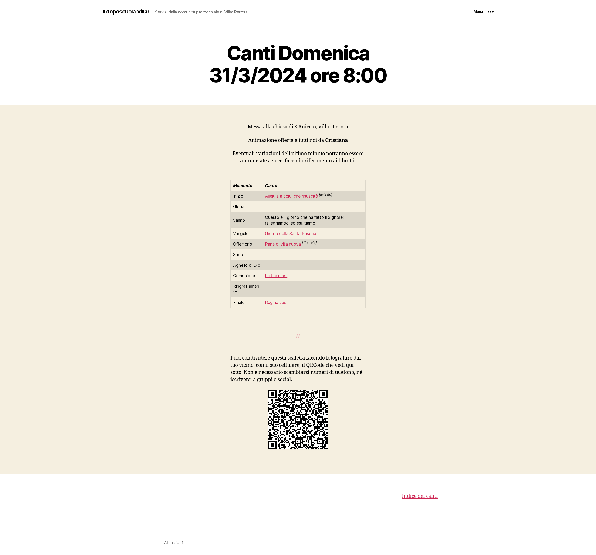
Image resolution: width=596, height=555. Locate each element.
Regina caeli (276, 302)
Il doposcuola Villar (125, 11)
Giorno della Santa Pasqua (290, 233)
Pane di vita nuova (283, 244)
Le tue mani (276, 275)
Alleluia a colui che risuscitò (291, 196)
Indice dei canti (420, 496)
